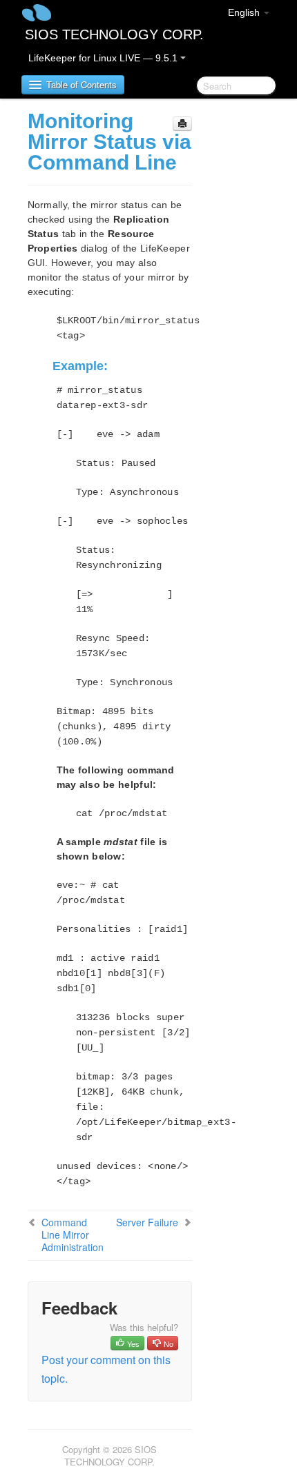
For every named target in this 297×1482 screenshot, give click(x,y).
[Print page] (182, 123)
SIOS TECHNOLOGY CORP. (114, 34)
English (245, 12)
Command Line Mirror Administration (72, 1234)
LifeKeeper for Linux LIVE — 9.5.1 (104, 57)
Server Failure (147, 1222)
